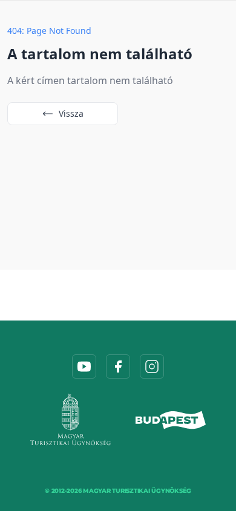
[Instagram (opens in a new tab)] (152, 366)
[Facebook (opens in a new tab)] (118, 366)
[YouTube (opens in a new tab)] (84, 366)
